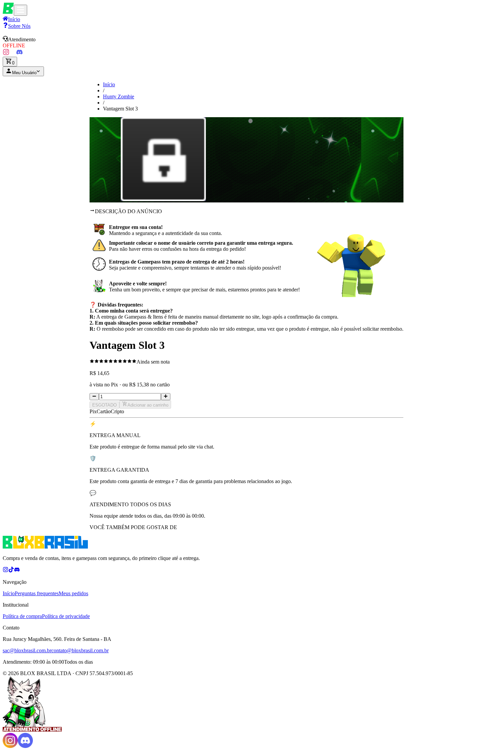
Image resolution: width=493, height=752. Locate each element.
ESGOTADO (104, 405)
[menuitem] (17, 26)
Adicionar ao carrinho (147, 405)
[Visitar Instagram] (6, 53)
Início (109, 84)
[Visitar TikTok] (12, 53)
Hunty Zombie (118, 96)
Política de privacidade (66, 616)
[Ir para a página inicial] (8, 12)
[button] (246, 42)
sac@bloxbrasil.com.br (27, 650)
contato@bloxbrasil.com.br (80, 650)
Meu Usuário (24, 72)
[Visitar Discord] (19, 53)
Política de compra (22, 616)
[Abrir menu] (20, 10)
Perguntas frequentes (37, 593)
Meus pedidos (73, 593)
